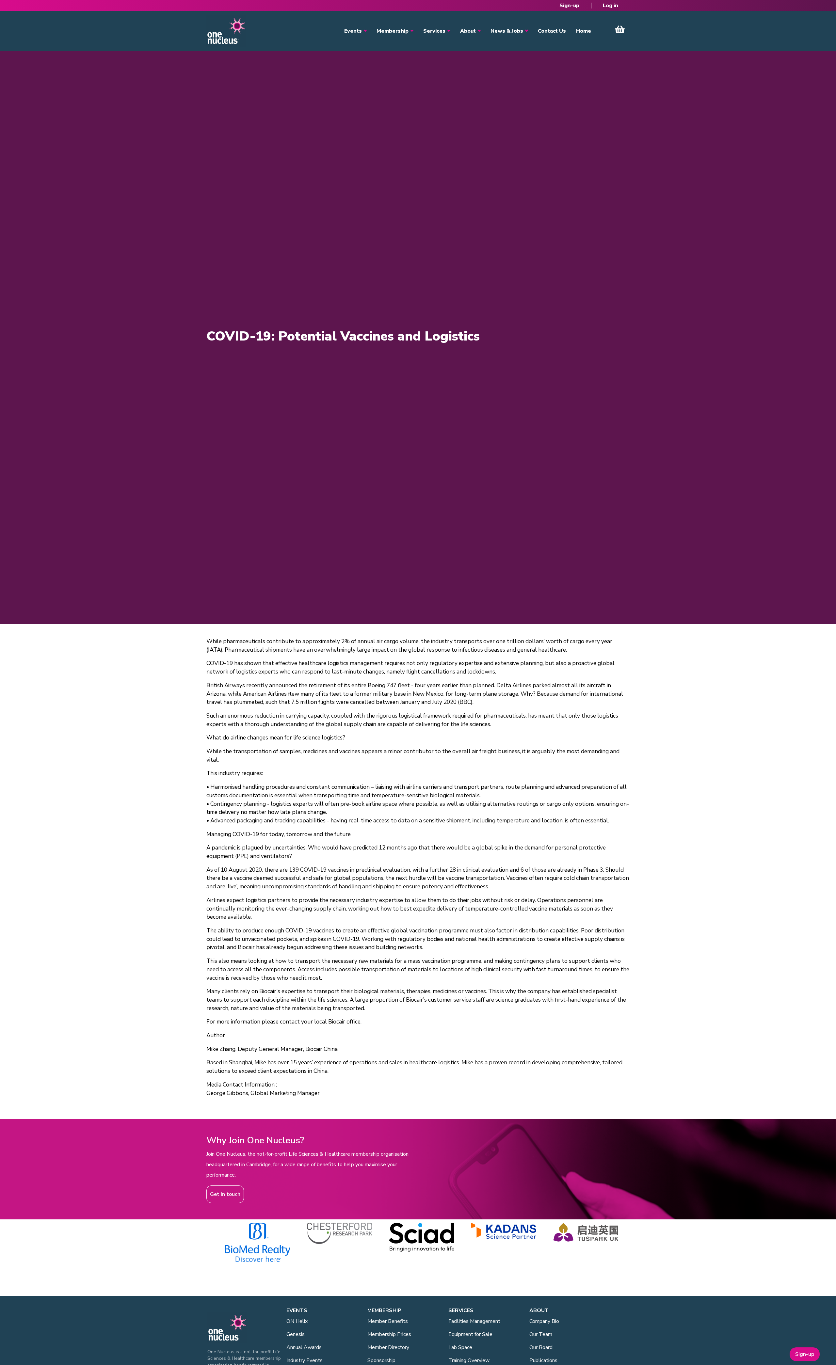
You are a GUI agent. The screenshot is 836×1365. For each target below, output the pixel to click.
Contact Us (552, 31)
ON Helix (297, 1321)
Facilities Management (474, 1321)
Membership (393, 31)
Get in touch (225, 1194)
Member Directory (388, 1347)
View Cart (620, 29)
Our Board (541, 1347)
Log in (610, 5)
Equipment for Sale (470, 1334)
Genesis (295, 1334)
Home (583, 31)
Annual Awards (304, 1347)
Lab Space (460, 1347)
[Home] (226, 31)
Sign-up (569, 5)
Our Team (540, 1334)
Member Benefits (387, 1321)
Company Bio (544, 1321)
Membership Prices (389, 1334)
